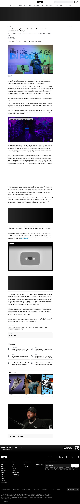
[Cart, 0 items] (78, 2)
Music (46, 327)
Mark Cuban (10, 329)
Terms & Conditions (5, 489)
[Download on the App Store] (68, 448)
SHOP (10, 5)
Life (12, 360)
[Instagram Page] (66, 457)
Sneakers (11, 394)
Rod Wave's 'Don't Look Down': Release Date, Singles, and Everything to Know (44, 363)
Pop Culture (14, 347)
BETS (43, 5)
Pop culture (3, 470)
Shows (2, 478)
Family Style (4, 482)
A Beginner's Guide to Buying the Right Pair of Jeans (32, 396)
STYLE (14, 5)
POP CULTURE (37, 5)
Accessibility (45, 489)
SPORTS (30, 5)
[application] (30, 129)
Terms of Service (72, 469)
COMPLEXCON (68, 5)
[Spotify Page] (78, 457)
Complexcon (4, 480)
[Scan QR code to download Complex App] (77, 448)
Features (41, 327)
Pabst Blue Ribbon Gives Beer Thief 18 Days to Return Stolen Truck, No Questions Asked (20, 363)
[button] (73, 489)
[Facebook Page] (57, 457)
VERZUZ (56, 5)
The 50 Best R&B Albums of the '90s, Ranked (20, 357)
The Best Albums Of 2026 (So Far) (48, 395)
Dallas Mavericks (16, 327)
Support (14, 468)
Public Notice (36, 489)
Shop (13, 464)
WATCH (61, 5)
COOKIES (58, 489)
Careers (25, 464)
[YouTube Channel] (69, 457)
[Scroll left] (9, 384)
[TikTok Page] (75, 457)
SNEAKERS (20, 5)
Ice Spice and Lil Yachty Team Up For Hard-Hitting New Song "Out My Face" (43, 357)
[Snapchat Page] (72, 457)
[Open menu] (2, 2)
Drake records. (24, 238)
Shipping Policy (15, 470)
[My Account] (76, 2)
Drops (13, 466)
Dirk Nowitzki (24, 327)
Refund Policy (15, 472)
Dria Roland (12, 335)
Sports (9, 26)
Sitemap (52, 489)
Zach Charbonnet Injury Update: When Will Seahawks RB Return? (43, 350)
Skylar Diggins (35, 327)
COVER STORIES (49, 5)
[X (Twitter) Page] (60, 457)
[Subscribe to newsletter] (75, 465)
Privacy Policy (64, 469)
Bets (36, 347)
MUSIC (25, 5)
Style (26, 394)
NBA (22, 329)
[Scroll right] (52, 384)
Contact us (26, 466)
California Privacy (26, 489)
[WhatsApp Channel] (63, 457)
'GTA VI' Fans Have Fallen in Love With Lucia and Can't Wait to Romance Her (20, 350)
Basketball (17, 329)
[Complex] (40, 2)
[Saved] (74, 2)
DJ (29, 327)
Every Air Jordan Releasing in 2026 (15, 395)
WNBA (9, 327)
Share (25, 41)
